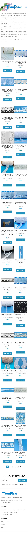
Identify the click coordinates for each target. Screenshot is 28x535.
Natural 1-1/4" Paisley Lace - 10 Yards (7, 371)
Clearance (18, 317)
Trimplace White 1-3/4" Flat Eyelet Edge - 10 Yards (20, 288)
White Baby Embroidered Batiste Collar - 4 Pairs (21, 371)
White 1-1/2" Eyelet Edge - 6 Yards (21, 231)
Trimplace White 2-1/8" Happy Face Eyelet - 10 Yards (7, 176)
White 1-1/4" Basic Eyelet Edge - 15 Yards (21, 146)
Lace (3, 64)
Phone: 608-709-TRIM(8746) (10, 512)
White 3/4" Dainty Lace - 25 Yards (7, 315)
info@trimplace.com (7, 514)
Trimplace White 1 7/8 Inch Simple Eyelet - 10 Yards (20, 62)
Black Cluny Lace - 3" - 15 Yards (21, 315)
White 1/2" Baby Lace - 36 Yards (7, 62)
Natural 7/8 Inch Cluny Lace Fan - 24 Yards (20, 343)
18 (18, 466)
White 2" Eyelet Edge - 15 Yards (21, 453)
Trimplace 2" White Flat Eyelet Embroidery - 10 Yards (20, 204)
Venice (8, 150)
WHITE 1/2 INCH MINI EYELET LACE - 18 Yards (21, 90)
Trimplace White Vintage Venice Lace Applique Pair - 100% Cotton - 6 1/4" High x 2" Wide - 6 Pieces (7, 147)
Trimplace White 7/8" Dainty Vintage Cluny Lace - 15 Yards (20, 399)
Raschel (11, 64)
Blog (2, 527)
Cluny (6, 121)
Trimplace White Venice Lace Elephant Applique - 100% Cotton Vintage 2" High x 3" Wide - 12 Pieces (7, 232)
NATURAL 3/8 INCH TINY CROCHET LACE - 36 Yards (7, 426)
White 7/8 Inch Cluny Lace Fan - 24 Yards (20, 118)
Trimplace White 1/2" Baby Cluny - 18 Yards (7, 288)
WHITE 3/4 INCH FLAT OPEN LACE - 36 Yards (7, 453)
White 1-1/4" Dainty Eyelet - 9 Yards (7, 260)
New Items (7, 64)
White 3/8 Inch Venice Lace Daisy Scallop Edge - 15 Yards (21, 261)
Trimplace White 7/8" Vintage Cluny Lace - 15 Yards (7, 344)
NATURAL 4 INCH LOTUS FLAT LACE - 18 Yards (20, 426)
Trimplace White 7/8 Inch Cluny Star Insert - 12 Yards (21, 176)
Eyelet (19, 65)
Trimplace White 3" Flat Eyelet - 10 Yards (7, 203)
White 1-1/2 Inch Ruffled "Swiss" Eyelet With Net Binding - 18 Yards (7, 90)
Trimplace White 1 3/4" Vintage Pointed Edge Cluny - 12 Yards (7, 118)
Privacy (3, 524)
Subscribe (22, 480)
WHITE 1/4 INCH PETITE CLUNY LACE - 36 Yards (7, 398)
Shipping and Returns (6, 521)
